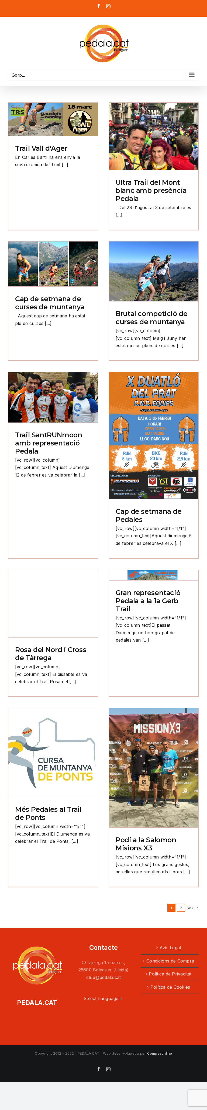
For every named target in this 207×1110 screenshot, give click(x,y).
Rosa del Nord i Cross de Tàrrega (50, 654)
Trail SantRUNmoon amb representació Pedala (48, 443)
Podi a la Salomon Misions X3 (146, 844)
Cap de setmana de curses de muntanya (49, 303)
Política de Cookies (170, 987)
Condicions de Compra (170, 961)
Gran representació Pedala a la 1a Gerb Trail (148, 601)
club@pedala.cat (103, 977)
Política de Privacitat (170, 974)
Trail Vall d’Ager (41, 148)
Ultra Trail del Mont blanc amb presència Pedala (151, 190)
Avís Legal (170, 947)
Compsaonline (159, 1053)
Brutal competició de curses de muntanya (152, 318)
